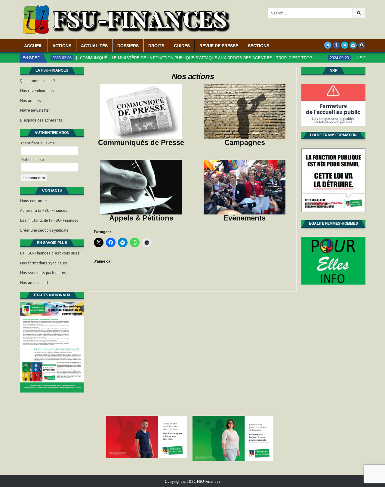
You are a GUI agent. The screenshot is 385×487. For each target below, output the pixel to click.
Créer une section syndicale (44, 230)
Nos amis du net (34, 282)
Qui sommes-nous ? (37, 80)
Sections (258, 45)
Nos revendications (37, 90)
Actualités (94, 45)
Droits (156, 45)
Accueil (33, 45)
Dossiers (128, 45)
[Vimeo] (344, 45)
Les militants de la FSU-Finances (49, 220)
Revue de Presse (218, 45)
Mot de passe (32, 159)
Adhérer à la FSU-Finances (43, 210)
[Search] (361, 45)
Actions (61, 45)
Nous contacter (33, 200)
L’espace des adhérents (41, 120)
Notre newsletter (35, 110)
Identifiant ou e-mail (38, 143)
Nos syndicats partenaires (43, 272)
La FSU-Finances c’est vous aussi (50, 253)
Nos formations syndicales (43, 263)
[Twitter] (327, 45)
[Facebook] (336, 45)
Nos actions (193, 76)
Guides (182, 45)
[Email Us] (353, 45)
